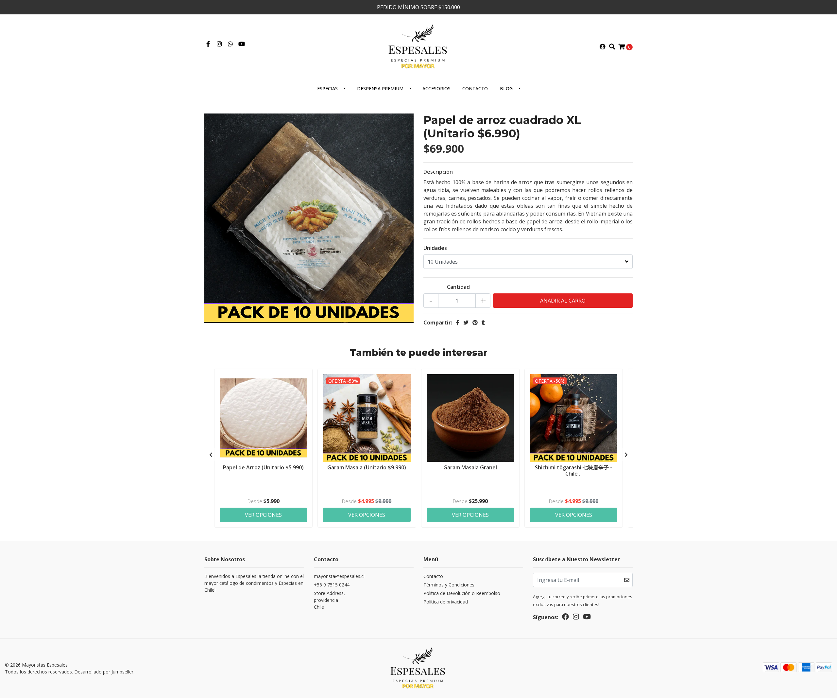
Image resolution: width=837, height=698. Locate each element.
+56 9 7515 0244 (332, 585)
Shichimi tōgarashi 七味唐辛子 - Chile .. (573, 470)
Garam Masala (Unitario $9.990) (366, 467)
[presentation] (210, 454)
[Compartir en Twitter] (466, 322)
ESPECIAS (327, 88)
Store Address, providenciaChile (329, 600)
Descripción (438, 171)
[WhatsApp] (230, 44)
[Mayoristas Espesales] (418, 46)
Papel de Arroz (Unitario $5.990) (263, 467)
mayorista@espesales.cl (339, 576)
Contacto (475, 88)
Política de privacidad (445, 602)
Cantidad (458, 286)
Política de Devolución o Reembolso (461, 593)
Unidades (435, 248)
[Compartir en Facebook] (457, 322)
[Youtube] (241, 44)
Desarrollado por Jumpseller (103, 672)
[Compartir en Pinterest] (475, 322)
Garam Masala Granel (470, 467)
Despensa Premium (380, 88)
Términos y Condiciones (448, 585)
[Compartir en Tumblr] (483, 322)
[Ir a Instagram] (219, 44)
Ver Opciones (263, 514)
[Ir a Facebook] (208, 44)
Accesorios (436, 88)
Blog (506, 88)
